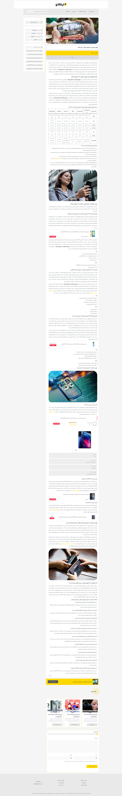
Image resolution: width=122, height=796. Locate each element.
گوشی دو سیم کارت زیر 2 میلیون (67, 544)
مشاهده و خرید (52, 236)
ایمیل (70, 755)
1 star (69, 422)
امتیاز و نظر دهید (73, 425)
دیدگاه (96, 738)
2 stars (71, 422)
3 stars (73, 422)
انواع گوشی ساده (52, 510)
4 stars (75, 422)
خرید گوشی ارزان (57, 158)
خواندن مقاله (53, 682)
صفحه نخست (91, 11)
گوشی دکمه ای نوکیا (75, 490)
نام (96, 755)
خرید (53, 345)
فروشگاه (67, 11)
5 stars (76, 422)
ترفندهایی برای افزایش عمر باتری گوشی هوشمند (82, 682)
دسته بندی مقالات (82, 11)
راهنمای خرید (94, 716)
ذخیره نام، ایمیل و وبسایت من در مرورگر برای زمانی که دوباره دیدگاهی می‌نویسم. (79, 761)
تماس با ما (74, 11)
